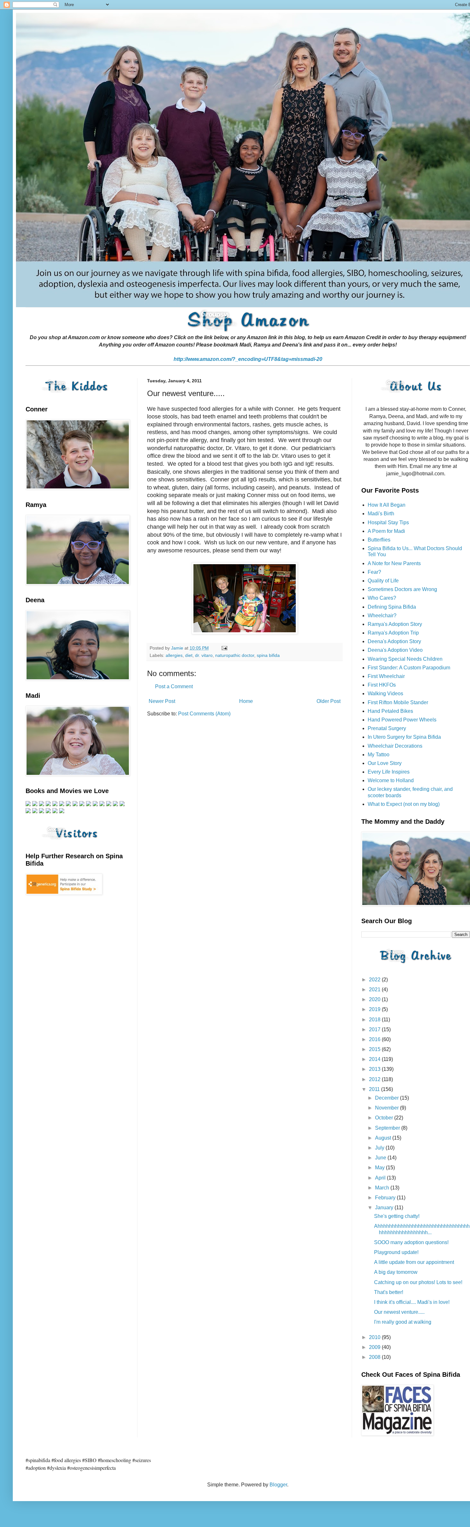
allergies (174, 655)
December (387, 1098)
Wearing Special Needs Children (405, 659)
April (381, 1177)
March (382, 1187)
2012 (375, 1079)
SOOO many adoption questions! (411, 1242)
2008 (375, 1357)
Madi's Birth (381, 513)
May (380, 1167)
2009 (375, 1347)
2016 (375, 1039)
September (388, 1128)
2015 (375, 1049)
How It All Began (386, 505)
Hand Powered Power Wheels (402, 719)
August (383, 1138)
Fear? (374, 572)
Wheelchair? (382, 615)
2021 (375, 989)
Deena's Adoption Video (395, 650)
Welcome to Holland (391, 780)
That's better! (388, 1292)
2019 (375, 1009)
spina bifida (268, 655)
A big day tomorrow (396, 1272)
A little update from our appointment (414, 1262)
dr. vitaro (204, 655)
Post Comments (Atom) (204, 713)
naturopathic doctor (234, 655)
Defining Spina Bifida (392, 607)
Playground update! (396, 1252)
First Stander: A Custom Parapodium (409, 667)
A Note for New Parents (394, 563)
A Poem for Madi (386, 531)
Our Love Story (385, 763)
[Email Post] (224, 648)
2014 (375, 1059)
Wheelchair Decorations (395, 746)
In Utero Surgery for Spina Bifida (404, 737)
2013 (375, 1069)
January (385, 1207)
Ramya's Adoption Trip (393, 632)
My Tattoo (378, 754)
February (386, 1197)
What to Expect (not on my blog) (404, 804)
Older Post (329, 701)
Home (246, 701)
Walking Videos (385, 693)
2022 (375, 979)
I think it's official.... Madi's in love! (412, 1302)
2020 (375, 999)
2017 (375, 1029)
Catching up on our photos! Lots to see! (418, 1282)
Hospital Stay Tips (388, 522)
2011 (375, 1089)
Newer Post (162, 701)
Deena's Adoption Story (394, 641)
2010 (375, 1337)
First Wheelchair (386, 676)
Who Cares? (382, 598)
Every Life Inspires (389, 772)
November (387, 1107)
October (384, 1117)
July (380, 1147)
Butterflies (379, 539)
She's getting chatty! (396, 1216)
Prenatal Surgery (387, 728)
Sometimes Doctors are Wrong (402, 589)
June (381, 1157)
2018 (375, 1019)
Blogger (278, 1484)
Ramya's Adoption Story (395, 624)
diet (188, 655)
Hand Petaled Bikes (390, 711)
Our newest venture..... (399, 1312)
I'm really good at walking (402, 1322)
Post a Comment (174, 686)
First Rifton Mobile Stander (398, 702)
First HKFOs (382, 685)
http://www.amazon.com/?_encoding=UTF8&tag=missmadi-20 (248, 359)
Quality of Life (383, 580)
